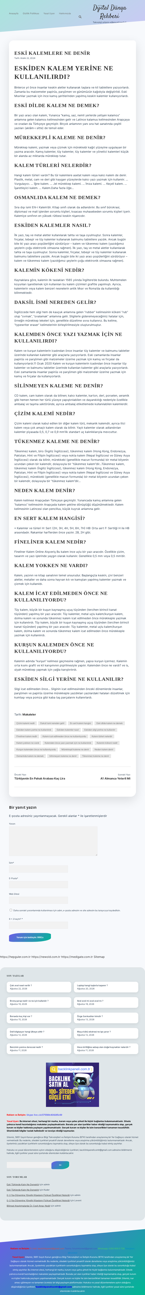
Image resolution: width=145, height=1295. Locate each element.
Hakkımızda (65, 13)
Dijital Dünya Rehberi (109, 12)
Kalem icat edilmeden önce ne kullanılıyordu (64, 736)
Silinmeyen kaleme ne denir (63, 756)
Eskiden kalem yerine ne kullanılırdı (33, 729)
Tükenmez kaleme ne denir (95, 756)
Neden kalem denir (104, 749)
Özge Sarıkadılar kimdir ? (90, 1016)
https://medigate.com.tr (77, 957)
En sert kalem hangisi (80, 723)
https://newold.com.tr (45, 957)
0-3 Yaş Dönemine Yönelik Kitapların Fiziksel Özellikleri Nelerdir (38, 1195)
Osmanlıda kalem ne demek (30, 756)
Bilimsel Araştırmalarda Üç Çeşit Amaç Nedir (28, 1205)
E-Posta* (13, 878)
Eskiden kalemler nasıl (68, 729)
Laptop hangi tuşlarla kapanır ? (92, 985)
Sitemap (99, 957)
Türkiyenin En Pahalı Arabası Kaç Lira (39, 778)
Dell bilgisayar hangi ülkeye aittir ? (27, 1031)
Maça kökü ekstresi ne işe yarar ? (94, 1031)
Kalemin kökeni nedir (107, 743)
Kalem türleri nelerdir (102, 736)
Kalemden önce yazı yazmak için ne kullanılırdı (68, 743)
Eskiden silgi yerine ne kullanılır (99, 729)
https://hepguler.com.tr (15, 957)
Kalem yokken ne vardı (27, 743)
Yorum (12, 823)
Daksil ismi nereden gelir (52, 723)
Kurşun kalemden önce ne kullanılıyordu (36, 749)
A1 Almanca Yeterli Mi (115, 778)
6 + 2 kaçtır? (16, 919)
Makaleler (29, 714)
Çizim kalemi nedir (25, 723)
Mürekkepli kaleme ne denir (75, 749)
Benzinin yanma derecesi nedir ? (26, 1047)
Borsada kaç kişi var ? (21, 1016)
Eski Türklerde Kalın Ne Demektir (23, 1184)
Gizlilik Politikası (31, 13)
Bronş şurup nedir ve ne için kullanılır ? (29, 1000)
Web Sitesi (14, 894)
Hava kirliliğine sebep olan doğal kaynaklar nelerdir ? (103, 1047)
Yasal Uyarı (49, 13)
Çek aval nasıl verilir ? (21, 985)
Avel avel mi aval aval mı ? (90, 1000)
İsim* (11, 862)
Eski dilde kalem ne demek (110, 723)
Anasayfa (13, 13)
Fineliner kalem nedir (26, 736)
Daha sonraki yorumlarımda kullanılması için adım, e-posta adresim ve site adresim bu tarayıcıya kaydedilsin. (66, 910)
